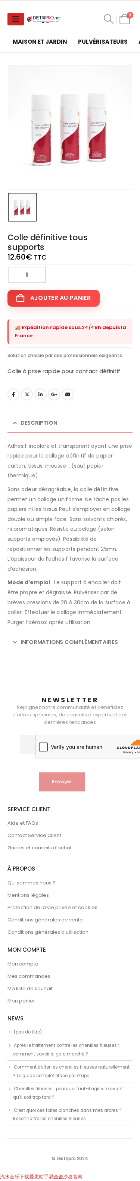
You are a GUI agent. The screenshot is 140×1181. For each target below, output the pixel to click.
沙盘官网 (73, 1176)
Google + (54, 394)
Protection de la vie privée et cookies (52, 907)
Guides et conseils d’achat (39, 847)
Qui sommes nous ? (31, 882)
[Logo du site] (44, 19)
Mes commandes (28, 976)
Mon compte (22, 963)
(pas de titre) (28, 1032)
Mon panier (21, 1000)
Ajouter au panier (60, 298)
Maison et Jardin (40, 42)
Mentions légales (28, 895)
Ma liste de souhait (30, 988)
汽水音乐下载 (14, 1176)
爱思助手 (39, 1176)
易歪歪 (56, 1176)
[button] (109, 19)
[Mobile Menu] (15, 19)
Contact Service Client (34, 835)
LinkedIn (41, 394)
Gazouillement (27, 394)
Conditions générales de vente (45, 919)
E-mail (68, 394)
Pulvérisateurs (103, 42)
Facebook (13, 394)
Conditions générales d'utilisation (47, 932)
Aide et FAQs (22, 823)
